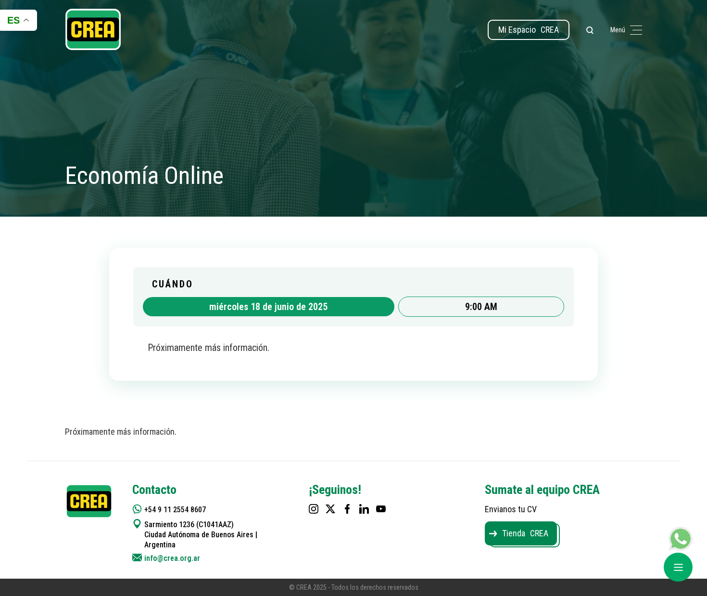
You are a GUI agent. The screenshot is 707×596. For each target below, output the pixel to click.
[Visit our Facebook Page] (347, 509)
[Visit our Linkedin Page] (364, 509)
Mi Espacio (528, 30)
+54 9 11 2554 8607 (175, 509)
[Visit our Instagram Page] (313, 509)
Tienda (525, 533)
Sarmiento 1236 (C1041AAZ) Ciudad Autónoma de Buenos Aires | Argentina (200, 534)
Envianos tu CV (511, 509)
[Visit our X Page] (330, 509)
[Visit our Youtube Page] (381, 509)
